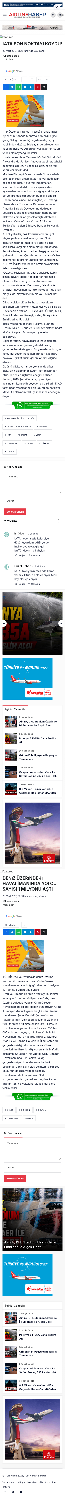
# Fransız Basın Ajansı (18, 427)
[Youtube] (21, 1491)
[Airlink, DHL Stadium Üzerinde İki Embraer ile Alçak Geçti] (32, 721)
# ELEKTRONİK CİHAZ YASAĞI (19, 418)
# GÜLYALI (41, 1110)
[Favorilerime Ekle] (24, 79)
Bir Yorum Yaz (13, 466)
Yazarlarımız (9, 1482)
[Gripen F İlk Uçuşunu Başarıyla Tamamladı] (32, 623)
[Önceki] (4, 623)
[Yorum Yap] (32, 79)
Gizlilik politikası (48, 1482)
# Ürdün (9, 452)
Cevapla (35, 555)
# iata (8, 435)
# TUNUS (28, 443)
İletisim (6, 1486)
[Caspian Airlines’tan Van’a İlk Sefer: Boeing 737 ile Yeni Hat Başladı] (32, 772)
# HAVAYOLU (43, 427)
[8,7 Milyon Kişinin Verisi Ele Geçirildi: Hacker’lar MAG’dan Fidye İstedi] (32, 789)
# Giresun (24, 1110)
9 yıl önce (33, 533)
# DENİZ (9, 1110)
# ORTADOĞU (11, 443)
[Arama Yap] (53, 15)
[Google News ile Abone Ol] (14, 71)
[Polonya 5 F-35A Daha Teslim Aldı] (32, 738)
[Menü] (4, 15)
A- (47, 79)
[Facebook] (5, 1491)
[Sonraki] (60, 623)
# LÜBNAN (23, 435)
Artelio (50, 1475)
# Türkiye (44, 443)
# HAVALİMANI (12, 1118)
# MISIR (37, 435)
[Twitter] (13, 1491)
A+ (39, 79)
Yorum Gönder (15, 512)
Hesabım (32, 1482)
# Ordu (29, 1118)
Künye (21, 1482)
